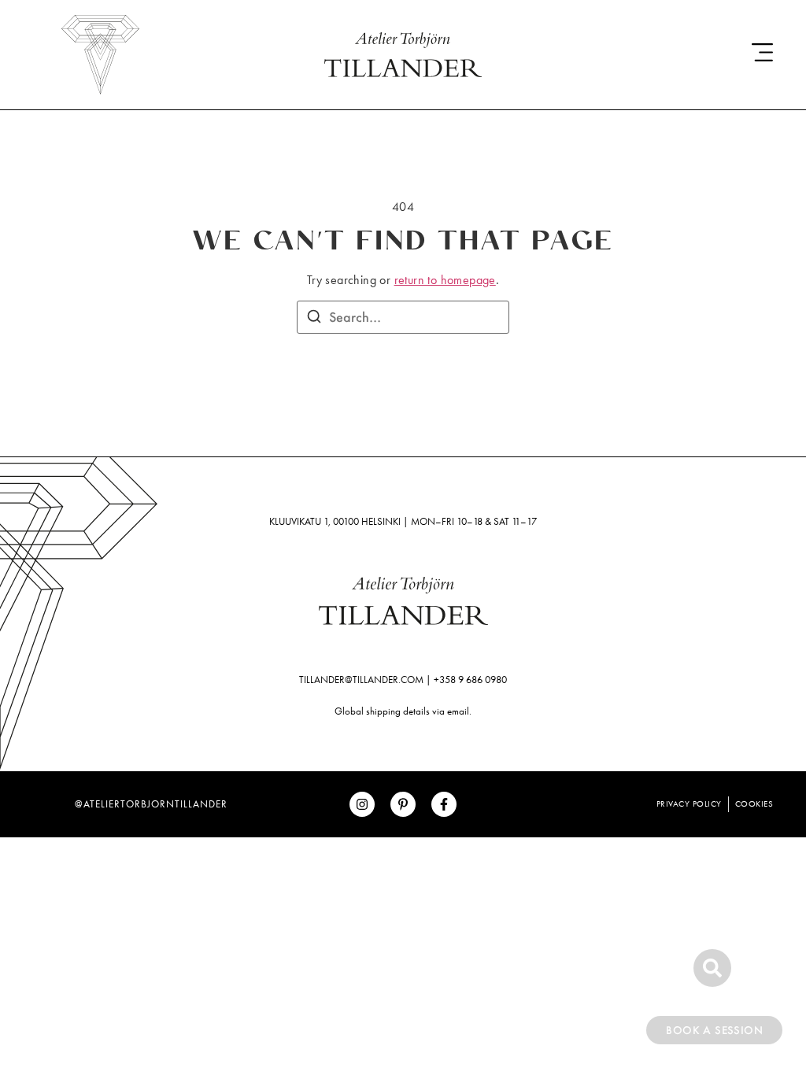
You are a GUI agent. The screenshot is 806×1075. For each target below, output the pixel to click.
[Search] (314, 318)
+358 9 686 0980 (470, 679)
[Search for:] (403, 317)
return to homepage (445, 279)
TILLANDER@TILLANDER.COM (361, 679)
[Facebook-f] (444, 804)
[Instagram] (362, 804)
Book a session (714, 1030)
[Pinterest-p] (403, 804)
